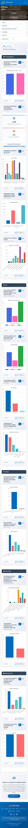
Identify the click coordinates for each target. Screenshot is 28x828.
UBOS (17, 811)
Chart (17, 100)
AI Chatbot (24, 808)
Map (10, 808)
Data (22, 100)
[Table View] (22, 62)
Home (2, 808)
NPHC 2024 (9, 2)
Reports (17, 808)
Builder (13, 808)
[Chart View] (19, 62)
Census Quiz (12, 811)
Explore (6, 808)
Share (14, 13)
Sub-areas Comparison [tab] (10, 49)
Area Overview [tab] (8, 46)
